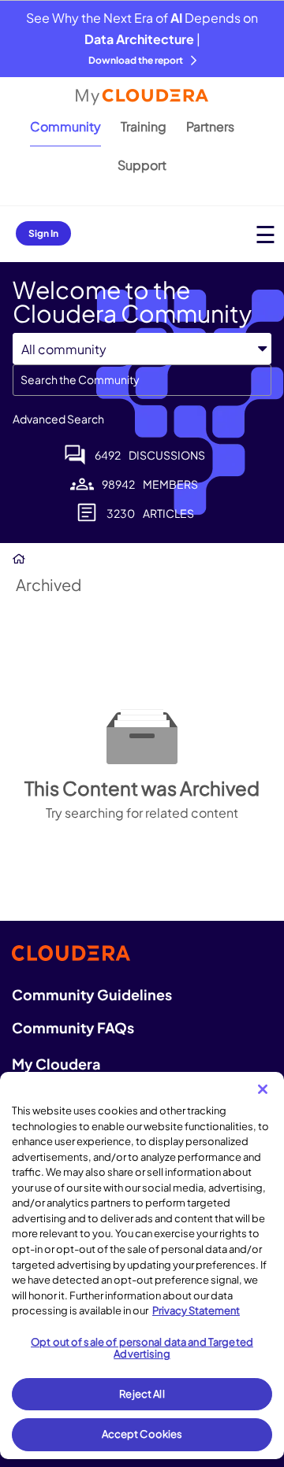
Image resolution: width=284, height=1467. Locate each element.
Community (65, 126)
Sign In (43, 233)
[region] (142, 1265)
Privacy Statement (196, 1310)
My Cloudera (56, 1064)
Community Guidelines (92, 994)
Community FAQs (73, 1027)
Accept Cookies (142, 1434)
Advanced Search (58, 419)
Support (142, 165)
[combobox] (142, 380)
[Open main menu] (265, 234)
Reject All (141, 1394)
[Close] (262, 1089)
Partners (210, 126)
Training (143, 126)
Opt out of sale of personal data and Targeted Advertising (142, 1348)
